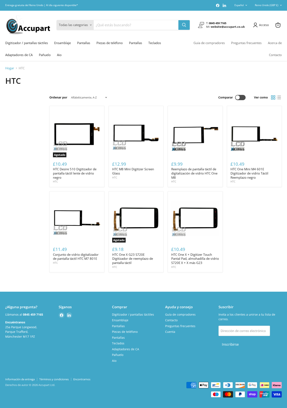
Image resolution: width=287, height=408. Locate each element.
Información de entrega (20, 379)
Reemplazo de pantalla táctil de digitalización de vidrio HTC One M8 (194, 173)
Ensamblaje (62, 43)
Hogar (9, 68)
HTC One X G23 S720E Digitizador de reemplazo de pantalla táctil (132, 258)
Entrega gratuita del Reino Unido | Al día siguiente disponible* (41, 5)
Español (239, 5)
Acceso (264, 25)
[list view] (279, 98)
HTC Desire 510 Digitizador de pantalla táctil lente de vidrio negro (74, 173)
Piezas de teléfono (109, 43)
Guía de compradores (209, 43)
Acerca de (275, 43)
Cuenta (170, 332)
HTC (55, 181)
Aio (59, 55)
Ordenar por (58, 97)
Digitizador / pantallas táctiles (26, 43)
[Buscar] (184, 25)
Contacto (275, 55)
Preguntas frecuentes (246, 43)
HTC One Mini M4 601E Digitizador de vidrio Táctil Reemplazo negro (249, 173)
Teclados (154, 43)
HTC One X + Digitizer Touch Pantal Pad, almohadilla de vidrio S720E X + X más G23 (195, 258)
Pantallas (83, 43)
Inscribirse (230, 344)
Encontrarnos (81, 379)
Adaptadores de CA (19, 55)
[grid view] (273, 98)
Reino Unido (266, 5)
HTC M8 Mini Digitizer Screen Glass (133, 171)
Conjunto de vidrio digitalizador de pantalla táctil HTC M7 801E (76, 256)
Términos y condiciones (54, 379)
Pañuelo (45, 55)
